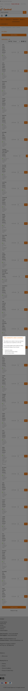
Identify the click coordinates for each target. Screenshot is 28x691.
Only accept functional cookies (11, 351)
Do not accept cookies (9, 353)
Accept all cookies (8, 350)
